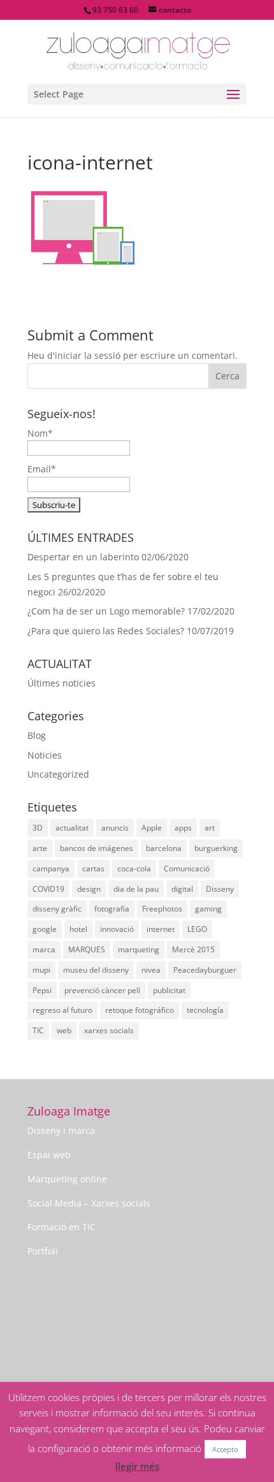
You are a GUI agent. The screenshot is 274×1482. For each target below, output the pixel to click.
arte (39, 848)
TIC (38, 1030)
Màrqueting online (67, 1179)
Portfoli (42, 1251)
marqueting (138, 949)
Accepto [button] (225, 1449)
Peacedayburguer (204, 969)
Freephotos (162, 908)
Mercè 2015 (193, 949)
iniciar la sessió (87, 355)
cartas (93, 868)
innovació (117, 929)
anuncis (115, 827)
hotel (78, 929)
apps (183, 827)
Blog (36, 735)
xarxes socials (109, 1030)
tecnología (205, 1010)
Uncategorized (58, 774)
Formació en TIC (61, 1227)
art (210, 827)
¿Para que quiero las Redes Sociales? (105, 631)
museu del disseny (96, 969)
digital (182, 888)
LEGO (197, 929)
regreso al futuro (62, 1010)
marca (43, 949)
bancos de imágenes (96, 848)
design (89, 888)
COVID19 (48, 888)
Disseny (220, 888)
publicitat (169, 990)
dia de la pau (136, 888)
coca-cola (134, 868)
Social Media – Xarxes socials (88, 1203)
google (44, 929)
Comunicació (187, 868)
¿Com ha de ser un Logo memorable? (106, 611)
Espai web (49, 1155)
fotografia (111, 908)
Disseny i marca (61, 1130)
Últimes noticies (61, 683)
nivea (151, 969)
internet (161, 929)
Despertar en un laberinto (83, 557)
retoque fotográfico (139, 1010)
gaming (208, 908)
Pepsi (42, 990)
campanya (50, 868)
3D (37, 827)
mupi (41, 969)
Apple (151, 827)
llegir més (137, 1466)
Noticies (44, 755)
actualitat (72, 827)
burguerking (216, 848)
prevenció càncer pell (102, 990)
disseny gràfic (57, 908)
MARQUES (86, 949)
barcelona (164, 848)
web (64, 1030)
